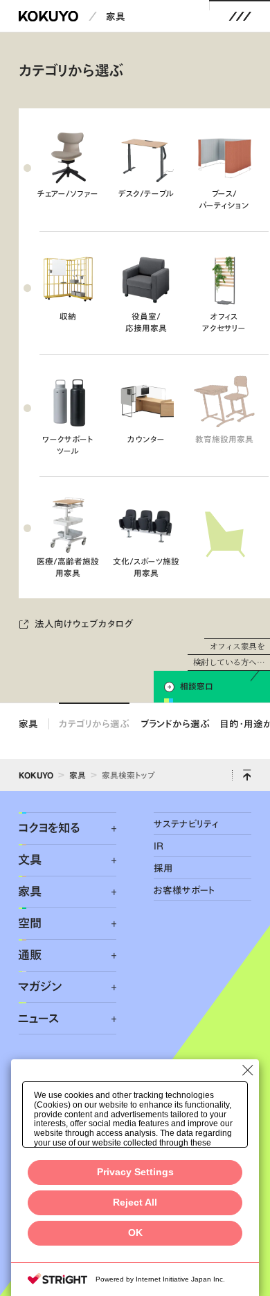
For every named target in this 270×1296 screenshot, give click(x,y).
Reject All (135, 1202)
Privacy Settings (135, 1172)
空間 (30, 923)
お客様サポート (184, 890)
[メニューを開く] (240, 16)
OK (135, 1233)
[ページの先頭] (247, 775)
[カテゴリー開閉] (106, 829)
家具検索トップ (128, 775)
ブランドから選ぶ (175, 723)
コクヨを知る (49, 828)
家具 (115, 16)
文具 (30, 860)
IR (158, 845)
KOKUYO (36, 775)
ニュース (38, 1019)
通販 (30, 955)
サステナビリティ (186, 823)
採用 (163, 868)
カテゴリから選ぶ (94, 723)
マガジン (40, 987)
